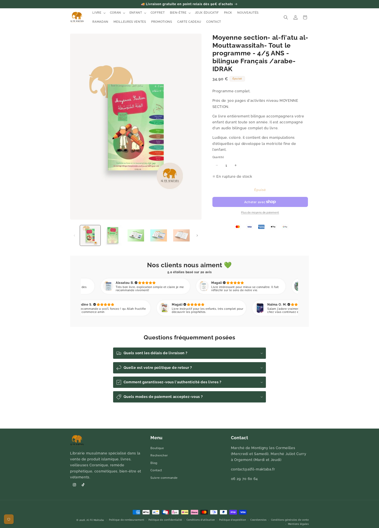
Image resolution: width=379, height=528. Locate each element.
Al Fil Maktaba (95, 520)
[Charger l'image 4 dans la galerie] (158, 235)
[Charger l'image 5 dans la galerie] (181, 235)
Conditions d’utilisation (201, 520)
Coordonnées (258, 520)
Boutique (157, 448)
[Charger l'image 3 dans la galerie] (136, 235)
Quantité (218, 157)
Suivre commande (163, 478)
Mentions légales (298, 524)
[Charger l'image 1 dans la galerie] (90, 235)
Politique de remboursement (126, 520)
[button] (98, 12)
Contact (156, 470)
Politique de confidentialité (165, 520)
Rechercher (159, 455)
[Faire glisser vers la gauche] (74, 235)
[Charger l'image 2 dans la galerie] (113, 235)
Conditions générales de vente (290, 520)
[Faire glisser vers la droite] (197, 235)
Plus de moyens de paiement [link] (260, 212)
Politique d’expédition (232, 520)
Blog (153, 463)
